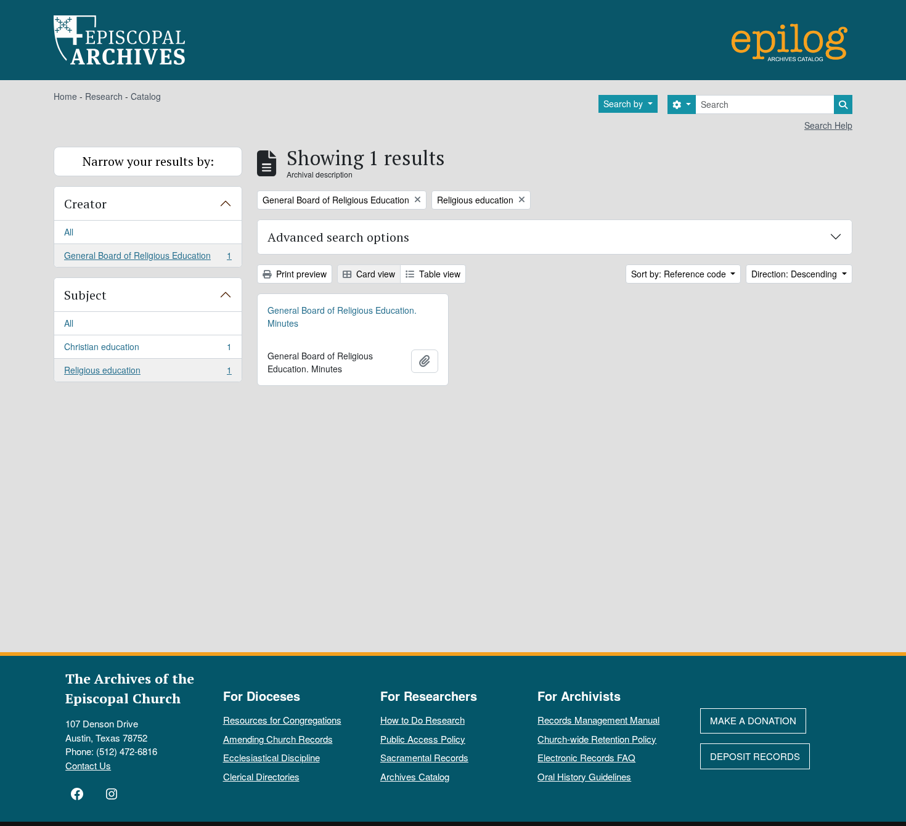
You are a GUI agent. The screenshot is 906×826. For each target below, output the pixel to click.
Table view (438, 274)
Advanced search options (338, 237)
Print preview (300, 274)
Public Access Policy (422, 738)
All (68, 232)
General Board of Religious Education (147, 258)
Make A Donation (753, 720)
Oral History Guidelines (584, 776)
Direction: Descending (795, 274)
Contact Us (88, 765)
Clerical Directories (261, 776)
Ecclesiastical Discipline (271, 757)
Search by (624, 103)
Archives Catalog (414, 776)
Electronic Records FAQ (586, 757)
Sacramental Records (424, 757)
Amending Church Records (278, 738)
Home (65, 96)
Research (104, 96)
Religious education (147, 373)
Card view (374, 274)
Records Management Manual (598, 719)
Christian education (147, 349)
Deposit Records (755, 756)
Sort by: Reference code (679, 274)
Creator (85, 203)
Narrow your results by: (148, 161)
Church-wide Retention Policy (596, 738)
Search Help (828, 125)
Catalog (146, 96)
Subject (85, 295)
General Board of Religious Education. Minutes (342, 316)
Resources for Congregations (282, 719)
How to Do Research (422, 719)
